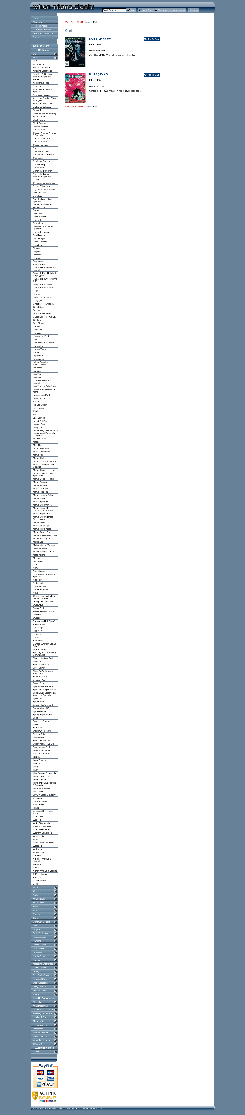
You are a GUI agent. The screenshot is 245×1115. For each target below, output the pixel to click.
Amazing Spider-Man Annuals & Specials (42, 75)
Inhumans (37, 368)
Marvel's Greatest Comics (45, 535)
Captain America (40, 129)
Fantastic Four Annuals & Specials (44, 269)
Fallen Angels (39, 261)
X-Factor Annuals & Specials (42, 860)
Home (36, 18)
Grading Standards (42, 29)
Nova (35, 593)
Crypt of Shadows (41, 186)
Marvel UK (38, 1021)
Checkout (162, 10)
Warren (36, 994)
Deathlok (37, 220)
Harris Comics (40, 956)
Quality (36, 971)
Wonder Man (39, 852)
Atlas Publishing (40, 1006)
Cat (34, 148)
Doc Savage (39, 238)
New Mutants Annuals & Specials (44, 575)
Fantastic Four (40, 264)
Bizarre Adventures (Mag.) (45, 113)
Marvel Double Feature (43, 479)
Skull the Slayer (40, 676)
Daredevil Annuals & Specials (42, 200)
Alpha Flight (38, 64)
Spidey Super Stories (43, 714)
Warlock (37, 820)
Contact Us (38, 37)
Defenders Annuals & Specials (43, 227)
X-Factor (37, 855)
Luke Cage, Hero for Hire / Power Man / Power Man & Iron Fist (45, 433)
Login (195, 10)
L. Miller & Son (39, 1017)
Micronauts (38, 542)
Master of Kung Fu (41, 538)
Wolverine (37, 849)
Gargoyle (37, 300)
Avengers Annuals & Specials (42, 90)
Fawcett (37, 941)
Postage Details (40, 26)
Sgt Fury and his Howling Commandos (44, 653)
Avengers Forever (41, 95)
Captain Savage (40, 145)
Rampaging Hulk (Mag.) (44, 621)
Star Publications (41, 983)
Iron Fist (37, 374)
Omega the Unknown (43, 601)
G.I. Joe (37, 310)
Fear (35, 291)
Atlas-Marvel (39, 899)
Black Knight (39, 120)
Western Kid (38, 836)
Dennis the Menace (42, 232)
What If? (37, 839)
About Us (37, 22)
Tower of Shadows (41, 788)
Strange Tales (39, 734)
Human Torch (39, 349)
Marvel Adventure (41, 448)
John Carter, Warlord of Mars (44, 390)
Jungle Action (39, 398)
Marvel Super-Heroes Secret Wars (43, 518)
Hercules (37, 333)
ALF (35, 61)
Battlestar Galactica (42, 107)
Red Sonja (38, 627)
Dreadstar (37, 245)
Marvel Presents (40, 492)
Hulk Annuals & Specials (44, 343)
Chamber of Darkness (43, 155)
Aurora (36, 906)
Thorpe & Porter (40, 1032)
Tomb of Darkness (41, 776)
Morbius (37, 558)
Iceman (36, 352)
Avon (35, 910)
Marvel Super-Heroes (43, 513)
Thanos (36, 763)
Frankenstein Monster (43, 297)
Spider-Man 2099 (41, 708)
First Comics (39, 948)
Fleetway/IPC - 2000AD (44, 1009)
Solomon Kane (40, 680)
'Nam (35, 564)
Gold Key (37, 952)
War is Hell (38, 816)
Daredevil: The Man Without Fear (42, 206)
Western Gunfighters (42, 833)
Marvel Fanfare (40, 482)
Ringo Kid (37, 634)
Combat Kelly (39, 164)
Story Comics (39, 987)
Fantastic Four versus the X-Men (45, 280)
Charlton (37, 914)
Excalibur (37, 258)
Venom (36, 808)
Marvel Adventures (42, 451)
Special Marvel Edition (43, 686)
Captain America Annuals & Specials (44, 134)
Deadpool (37, 213)
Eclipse (36, 929)
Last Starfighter (40, 418)
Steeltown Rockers (42, 731)
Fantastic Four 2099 (42, 284)
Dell (35, 925)
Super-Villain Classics (43, 740)
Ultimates (37, 798)
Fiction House (39, 945)
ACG (35, 887)
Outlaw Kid (38, 605)
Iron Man (37, 377)
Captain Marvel (40, 142)
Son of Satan (39, 683)
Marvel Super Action (42, 505)
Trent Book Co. (40, 1036)
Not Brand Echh (40, 589)
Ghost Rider (38, 307)
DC (34, 54)
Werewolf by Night (41, 829)
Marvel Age (38, 455)
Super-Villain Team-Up (43, 744)
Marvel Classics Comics (44, 461)
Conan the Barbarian (42, 171)
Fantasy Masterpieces (43, 287)
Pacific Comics (40, 967)
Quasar (36, 618)
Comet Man (38, 167)
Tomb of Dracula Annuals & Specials (44, 784)
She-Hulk (37, 661)
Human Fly (38, 346)
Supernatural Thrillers (43, 747)
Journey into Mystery (43, 395)
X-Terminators (39, 880)
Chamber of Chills (41, 151)
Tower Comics (40, 990)
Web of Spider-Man (42, 823)
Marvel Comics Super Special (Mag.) (43, 474)
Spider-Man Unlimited (43, 705)
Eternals (37, 255)
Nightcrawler (39, 583)
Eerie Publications (41, 933)
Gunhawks (38, 320)
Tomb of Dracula (40, 779)
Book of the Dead (41, 126)
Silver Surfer (39, 668)
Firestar (36, 294)
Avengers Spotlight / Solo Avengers (44, 99)
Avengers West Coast (43, 104)
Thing (35, 766)
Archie (36, 895)
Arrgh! (36, 79)
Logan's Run (39, 424)
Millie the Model (40, 548)
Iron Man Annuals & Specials (42, 382)
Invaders (37, 371)
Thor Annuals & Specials (44, 773)
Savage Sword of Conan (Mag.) (44, 645)
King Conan (38, 408)
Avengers (37, 86)
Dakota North (39, 192)
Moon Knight (39, 555)
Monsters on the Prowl (43, 551)
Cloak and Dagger (41, 161)
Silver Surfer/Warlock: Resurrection (43, 672)
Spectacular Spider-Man (44, 689)
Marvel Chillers (40, 458)
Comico (36, 918)
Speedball (37, 698)
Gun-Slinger (38, 323)
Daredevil (37, 196)
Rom (35, 637)
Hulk (35, 339)
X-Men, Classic (40, 874)
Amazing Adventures (42, 67)
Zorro (35, 884)
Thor (35, 770)
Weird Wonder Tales (42, 826)
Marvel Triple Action (42, 529)
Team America (39, 760)
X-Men (36, 867)
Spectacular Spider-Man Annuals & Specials (44, 694)
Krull (35, 411)
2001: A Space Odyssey (44, 795)
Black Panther (39, 123)
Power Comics (40, 1025)
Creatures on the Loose (44, 183)
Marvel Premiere (40, 488)
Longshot (37, 427)
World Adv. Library (41, 1040)
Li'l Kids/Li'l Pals (40, 421)
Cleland (36, 1051)
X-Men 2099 (38, 877)
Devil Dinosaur (40, 235)
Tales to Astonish (41, 753)
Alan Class (38, 1002)
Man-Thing (38, 445)
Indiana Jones (39, 359)
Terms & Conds (96, 1108)
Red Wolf (37, 631)
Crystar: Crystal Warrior (44, 189)
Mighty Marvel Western (44, 545)
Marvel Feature (40, 485)
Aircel (35, 891)
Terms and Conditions (43, 33)
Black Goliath (39, 117)
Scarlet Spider (39, 649)
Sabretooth (38, 640)
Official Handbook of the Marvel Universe (44, 597)
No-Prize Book (40, 586)
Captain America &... (42, 138)
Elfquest (37, 251)
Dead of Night (39, 217)
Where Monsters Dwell (43, 842)
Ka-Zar (36, 401)
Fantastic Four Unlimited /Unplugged (44, 274)
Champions (38, 158)
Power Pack (38, 608)
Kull (34, 414)
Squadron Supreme (42, 721)
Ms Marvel (38, 561)
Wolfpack (37, 846)
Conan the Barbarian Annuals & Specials (42, 175)
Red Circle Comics (42, 975)
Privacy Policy (82, 1108)
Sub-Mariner (39, 737)
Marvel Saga (39, 498)
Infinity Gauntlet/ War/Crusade (40, 363)
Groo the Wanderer (42, 313)
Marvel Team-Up (41, 525)
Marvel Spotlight (40, 501)
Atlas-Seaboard (40, 903)
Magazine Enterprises (43, 964)
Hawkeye (37, 330)
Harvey (36, 326)
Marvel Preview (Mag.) (43, 495)
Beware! (37, 110)
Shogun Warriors (41, 664)
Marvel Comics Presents (44, 470)
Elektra (36, 248)
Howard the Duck (41, 336)
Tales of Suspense (41, 750)
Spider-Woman (40, 711)
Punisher (37, 614)
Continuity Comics (41, 922)
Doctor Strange (40, 242)
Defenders (38, 223)
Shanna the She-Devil (43, 658)
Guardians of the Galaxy (44, 317)
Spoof (35, 718)
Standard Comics (41, 979)
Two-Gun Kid (39, 791)
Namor (36, 568)
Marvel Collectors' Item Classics (43, 465)
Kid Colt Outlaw (40, 405)
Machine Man (39, 438)
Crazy (36, 180)
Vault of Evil (38, 804)
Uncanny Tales (40, 801)
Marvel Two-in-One (42, 532)
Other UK (37, 1044)
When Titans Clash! (74, 22)
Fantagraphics (40, 937)
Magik (36, 442)
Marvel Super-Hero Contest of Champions (43, 509)
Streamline (38, 1029)
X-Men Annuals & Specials (45, 871)
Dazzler (36, 210)
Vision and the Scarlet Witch (43, 812)
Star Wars (37, 727)
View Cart (147, 10)
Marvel (36, 58)
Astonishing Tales (41, 83)
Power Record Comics (43, 611)
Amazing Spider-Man (42, 71)
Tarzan (36, 757)
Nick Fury (37, 580)
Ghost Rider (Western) (43, 304)
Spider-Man (38, 702)
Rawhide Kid (39, 624)
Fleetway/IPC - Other (43, 1013)
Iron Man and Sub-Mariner (45, 386)
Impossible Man (40, 356)
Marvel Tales (39, 522)
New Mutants (39, 571)
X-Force (37, 864)
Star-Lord (37, 724)
